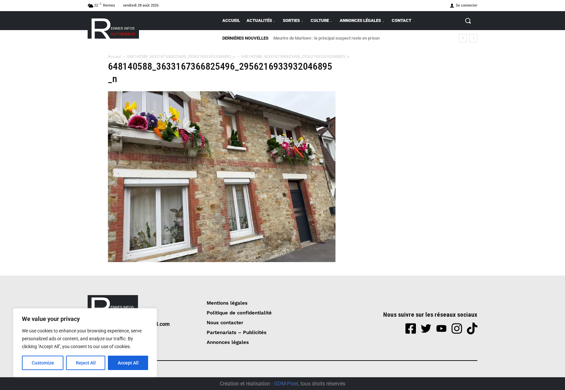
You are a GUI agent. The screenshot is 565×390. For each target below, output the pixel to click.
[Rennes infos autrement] (113, 27)
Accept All (128, 362)
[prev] (463, 38)
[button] (467, 20)
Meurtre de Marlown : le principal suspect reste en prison (326, 38)
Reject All (86, 362)
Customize (43, 362)
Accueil (114, 56)
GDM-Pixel (286, 384)
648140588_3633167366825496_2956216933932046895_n (181, 56)
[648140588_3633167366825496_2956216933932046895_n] (221, 260)
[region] (85, 342)
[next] (473, 38)
